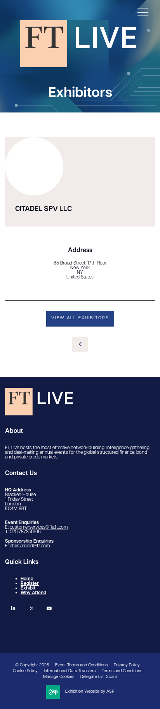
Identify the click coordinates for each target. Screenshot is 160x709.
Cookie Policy (25, 671)
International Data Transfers (70, 671)
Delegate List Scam (98, 677)
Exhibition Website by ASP (89, 692)
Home (27, 579)
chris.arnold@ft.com (30, 546)
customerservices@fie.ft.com (39, 527)
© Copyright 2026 (32, 665)
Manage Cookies (58, 677)
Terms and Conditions (122, 671)
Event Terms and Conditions (81, 665)
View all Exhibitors (80, 318)
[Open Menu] (143, 12)
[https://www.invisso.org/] (78, 65)
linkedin (13, 608)
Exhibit (28, 588)
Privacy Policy (127, 665)
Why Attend (33, 593)
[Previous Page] (80, 344)
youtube (49, 608)
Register (30, 583)
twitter (31, 608)
